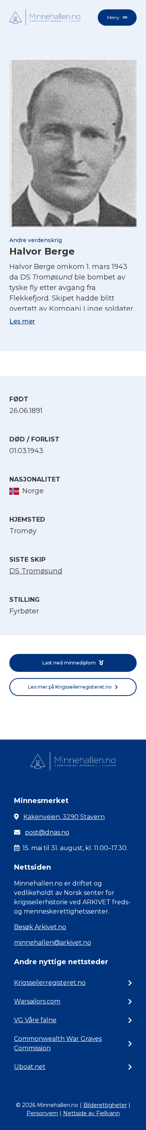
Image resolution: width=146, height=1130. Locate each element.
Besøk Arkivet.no (40, 927)
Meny (113, 17)
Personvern (42, 1113)
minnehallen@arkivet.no (52, 942)
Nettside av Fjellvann (91, 1113)
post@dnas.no (47, 832)
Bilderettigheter (105, 1105)
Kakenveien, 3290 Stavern (64, 817)
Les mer (22, 321)
